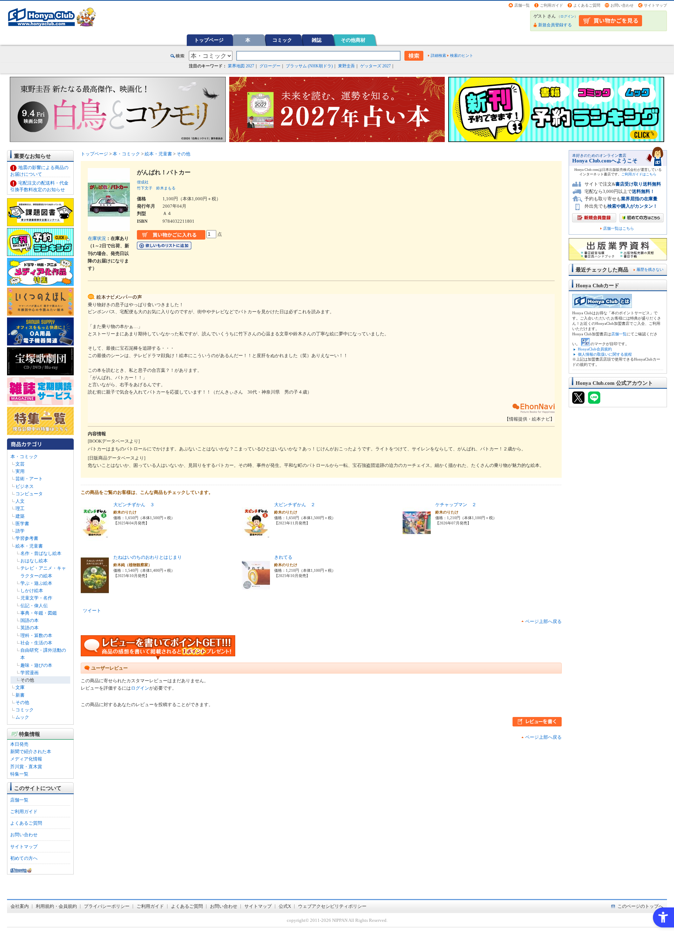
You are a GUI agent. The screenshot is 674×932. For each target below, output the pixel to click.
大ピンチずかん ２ (294, 504)
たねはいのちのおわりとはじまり (147, 557)
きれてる (283, 557)
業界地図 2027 (241, 65)
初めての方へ (24, 858)
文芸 (20, 464)
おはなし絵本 (34, 560)
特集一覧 (19, 774)
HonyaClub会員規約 (595, 349)
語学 (20, 531)
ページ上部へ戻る (543, 621)
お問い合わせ (622, 5)
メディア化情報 (26, 759)
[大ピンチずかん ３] (95, 539)
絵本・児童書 (29, 546)
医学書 (22, 523)
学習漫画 (29, 672)
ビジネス (24, 486)
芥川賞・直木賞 (26, 766)
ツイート (92, 610)
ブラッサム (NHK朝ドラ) (309, 65)
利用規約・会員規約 (56, 906)
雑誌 (317, 40)
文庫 (20, 687)
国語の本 (29, 620)
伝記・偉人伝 (34, 605)
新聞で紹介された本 (30, 751)
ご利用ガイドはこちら (638, 174)
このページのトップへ (640, 906)
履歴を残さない (649, 269)
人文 (20, 501)
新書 (20, 695)
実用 (20, 471)
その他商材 (353, 40)
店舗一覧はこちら (618, 228)
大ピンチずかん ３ (133, 504)
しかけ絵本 (31, 590)
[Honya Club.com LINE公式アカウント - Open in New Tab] (594, 400)
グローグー (269, 65)
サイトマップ (655, 5)
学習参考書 (26, 538)
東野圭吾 (346, 65)
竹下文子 (144, 188)
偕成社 (142, 182)
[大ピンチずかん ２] (256, 539)
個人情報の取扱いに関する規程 (605, 354)
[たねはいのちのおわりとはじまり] (95, 592)
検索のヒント (461, 55)
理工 (20, 508)
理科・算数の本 (36, 635)
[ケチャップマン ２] (417, 539)
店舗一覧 (522, 5)
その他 (27, 680)
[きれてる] (256, 592)
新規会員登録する (555, 24)
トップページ (209, 40)
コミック (282, 40)
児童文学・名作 (36, 598)
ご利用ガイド (551, 5)
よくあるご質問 (586, 5)
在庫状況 (97, 238)
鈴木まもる (166, 188)
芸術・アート (29, 478)
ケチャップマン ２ (455, 504)
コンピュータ (29, 493)
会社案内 (20, 906)
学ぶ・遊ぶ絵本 (36, 583)
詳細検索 (438, 55)
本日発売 (19, 744)
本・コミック (24, 456)
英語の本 (29, 627)
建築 (20, 516)
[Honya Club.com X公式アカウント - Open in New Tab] (578, 400)
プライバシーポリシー (107, 906)
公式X (285, 906)
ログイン (567, 16)
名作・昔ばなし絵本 (40, 553)
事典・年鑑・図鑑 (38, 613)
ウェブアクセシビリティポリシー (332, 906)
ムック (22, 717)
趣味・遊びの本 (36, 665)
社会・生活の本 (36, 642)
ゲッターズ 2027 (375, 65)
